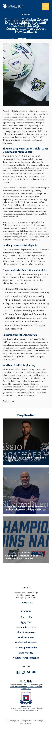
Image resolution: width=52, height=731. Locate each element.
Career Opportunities (26, 647)
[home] (13, 6)
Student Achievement (26, 642)
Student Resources (26, 627)
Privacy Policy (26, 652)
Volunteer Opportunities (26, 657)
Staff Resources (26, 637)
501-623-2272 (26, 602)
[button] (45, 6)
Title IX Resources (26, 632)
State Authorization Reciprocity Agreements (28, 709)
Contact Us (26, 617)
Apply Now (26, 622)
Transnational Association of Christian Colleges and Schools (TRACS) (26, 688)
